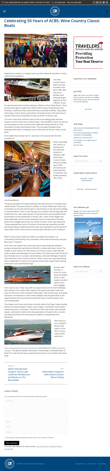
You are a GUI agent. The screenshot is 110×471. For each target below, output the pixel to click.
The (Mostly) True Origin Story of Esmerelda (85, 141)
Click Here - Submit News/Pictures (86, 179)
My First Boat (78, 145)
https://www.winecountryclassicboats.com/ (21, 348)
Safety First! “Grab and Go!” (83, 138)
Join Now (88, 109)
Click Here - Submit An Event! (87, 189)
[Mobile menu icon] (4, 11)
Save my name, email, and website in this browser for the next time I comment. (30, 438)
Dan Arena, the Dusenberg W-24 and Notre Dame (86, 129)
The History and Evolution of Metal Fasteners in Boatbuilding (86, 134)
